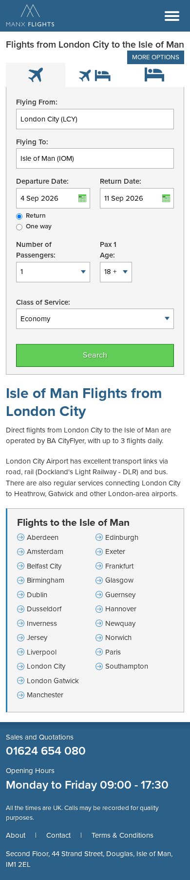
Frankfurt (119, 566)
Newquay (120, 623)
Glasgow (119, 580)
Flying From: (36, 102)
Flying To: (32, 142)
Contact (58, 835)
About (15, 835)
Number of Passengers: (36, 250)
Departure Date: (42, 181)
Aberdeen (42, 537)
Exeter (115, 551)
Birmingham (45, 580)
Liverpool (42, 652)
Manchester (45, 694)
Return (36, 216)
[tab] (35, 75)
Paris (113, 652)
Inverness (42, 623)
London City (46, 666)
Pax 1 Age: (108, 250)
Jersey (37, 637)
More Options (155, 57)
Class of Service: (43, 302)
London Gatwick (53, 680)
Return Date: (120, 181)
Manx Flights (30, 16)
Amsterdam (45, 551)
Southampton (126, 666)
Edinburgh (121, 537)
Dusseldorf (44, 608)
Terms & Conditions (122, 835)
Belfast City (44, 566)
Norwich (118, 637)
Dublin (37, 594)
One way (39, 226)
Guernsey (120, 594)
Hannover (120, 608)
